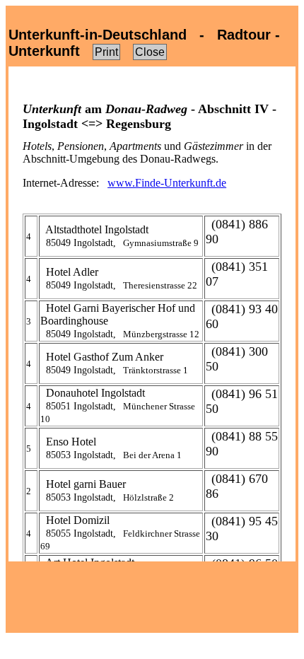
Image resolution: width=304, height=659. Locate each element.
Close (150, 52)
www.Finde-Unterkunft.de (166, 183)
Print (106, 52)
